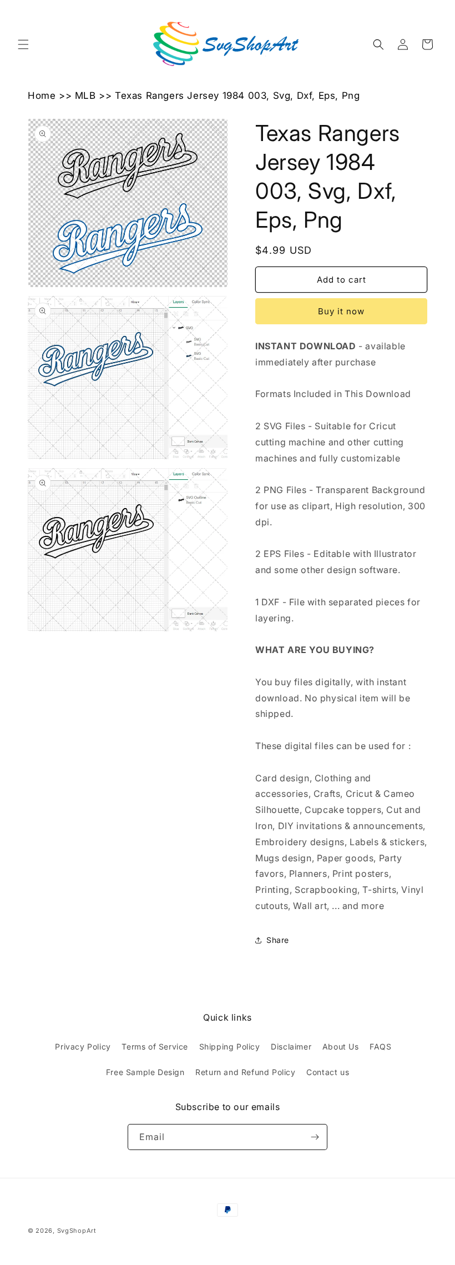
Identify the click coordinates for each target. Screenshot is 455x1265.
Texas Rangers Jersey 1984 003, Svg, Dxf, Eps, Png (237, 95)
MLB (85, 95)
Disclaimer (291, 1046)
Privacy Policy (82, 1046)
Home (41, 95)
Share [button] (277, 940)
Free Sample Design (145, 1072)
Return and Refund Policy (245, 1072)
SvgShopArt (77, 1230)
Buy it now (341, 311)
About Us (340, 1046)
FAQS (380, 1046)
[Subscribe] (314, 1137)
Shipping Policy (229, 1046)
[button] (23, 44)
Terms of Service (155, 1046)
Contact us (327, 1072)
